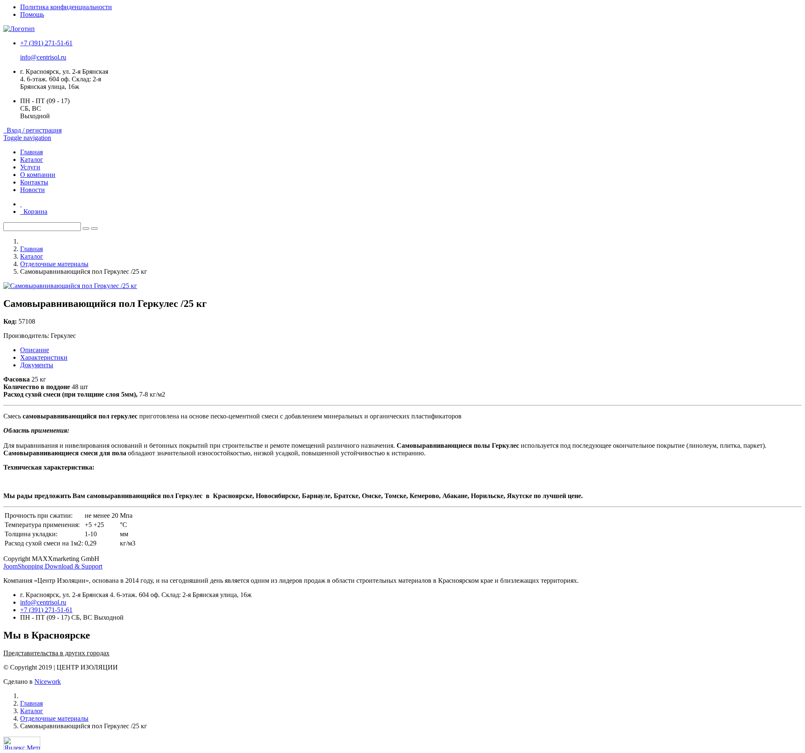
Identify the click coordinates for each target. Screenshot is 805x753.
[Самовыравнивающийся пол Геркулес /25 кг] (70, 285)
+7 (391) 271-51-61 (46, 43)
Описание (34, 349)
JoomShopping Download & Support (52, 566)
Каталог (31, 159)
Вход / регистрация (32, 130)
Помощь (32, 14)
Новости (32, 189)
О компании (37, 174)
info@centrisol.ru (43, 57)
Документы (36, 365)
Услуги (30, 167)
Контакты (34, 182)
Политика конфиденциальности (66, 6)
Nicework (47, 681)
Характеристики (44, 357)
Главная (31, 152)
